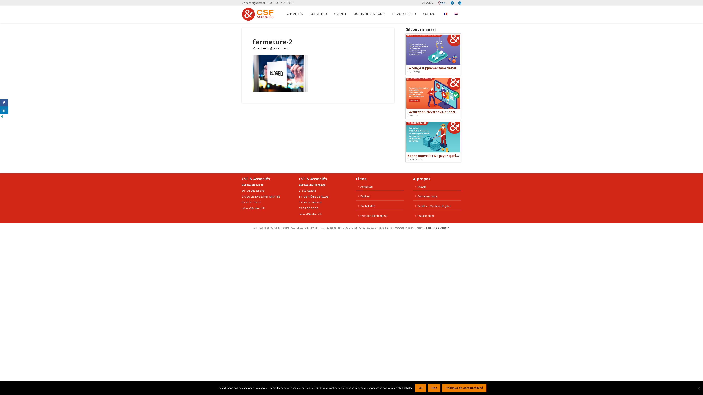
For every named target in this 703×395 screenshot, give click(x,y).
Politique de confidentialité (464, 388)
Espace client (426, 215)
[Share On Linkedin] (4, 110)
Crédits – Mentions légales (434, 206)
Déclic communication (437, 227)
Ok (421, 388)
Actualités (366, 186)
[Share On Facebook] (4, 102)
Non (434, 388)
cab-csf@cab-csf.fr (253, 208)
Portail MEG (367, 206)
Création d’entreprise (373, 215)
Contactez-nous (428, 196)
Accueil (427, 2)
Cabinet (365, 196)
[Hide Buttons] (2, 116)
